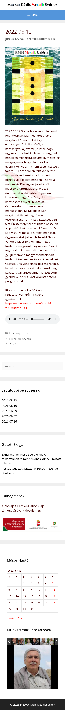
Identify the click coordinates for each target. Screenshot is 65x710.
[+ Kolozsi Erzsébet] (36, 641)
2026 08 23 (9, 400)
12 (53, 589)
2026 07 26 (9, 421)
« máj (11, 618)
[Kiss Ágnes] (29, 641)
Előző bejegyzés (20, 339)
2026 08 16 (9, 406)
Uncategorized (19, 333)
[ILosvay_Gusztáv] (14, 641)
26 (53, 602)
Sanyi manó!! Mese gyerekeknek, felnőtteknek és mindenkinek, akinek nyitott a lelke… (31, 458)
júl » (19, 618)
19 (53, 596)
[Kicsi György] (43, 641)
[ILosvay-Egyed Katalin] (21, 641)
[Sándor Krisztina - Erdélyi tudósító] (50, 641)
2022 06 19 (16, 344)
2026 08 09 (9, 411)
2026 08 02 (9, 416)
